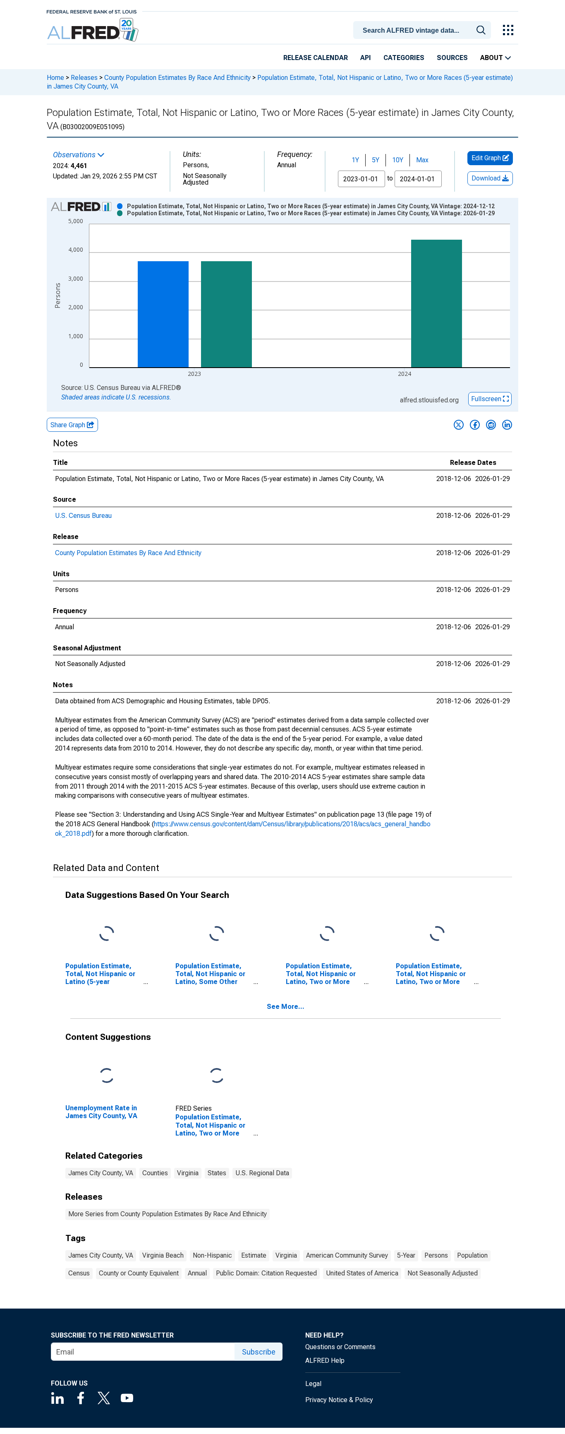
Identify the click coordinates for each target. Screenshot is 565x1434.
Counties (155, 1173)
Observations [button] (75, 155)
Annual (197, 1273)
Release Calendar (315, 58)
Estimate (253, 1255)
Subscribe (258, 1351)
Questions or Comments (340, 1347)
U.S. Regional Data (262, 1173)
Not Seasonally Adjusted (442, 1273)
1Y (355, 160)
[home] (94, 30)
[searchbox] (423, 30)
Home (55, 78)
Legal (313, 1384)
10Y (397, 160)
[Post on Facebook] (475, 425)
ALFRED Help (325, 1360)
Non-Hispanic (212, 1255)
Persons (436, 1255)
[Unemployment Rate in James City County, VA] (106, 1076)
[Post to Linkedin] (507, 425)
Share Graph (68, 425)
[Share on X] (459, 425)
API (365, 58)
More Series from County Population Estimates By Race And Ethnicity (167, 1214)
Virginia (188, 1173)
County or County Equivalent (139, 1273)
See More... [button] (285, 1007)
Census (79, 1273)
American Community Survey (347, 1255)
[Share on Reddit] (491, 425)
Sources (452, 58)
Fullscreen (487, 399)
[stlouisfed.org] (91, 11)
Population (472, 1255)
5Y (375, 160)
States (217, 1173)
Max (422, 160)
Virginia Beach (163, 1255)
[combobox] (423, 29)
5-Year (406, 1255)
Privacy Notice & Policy (339, 1400)
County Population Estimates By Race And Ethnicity (177, 78)
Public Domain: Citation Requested (266, 1273)
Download (487, 178)
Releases (84, 78)
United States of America (362, 1273)
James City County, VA (100, 1173)
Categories (403, 58)
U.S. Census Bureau (83, 516)
